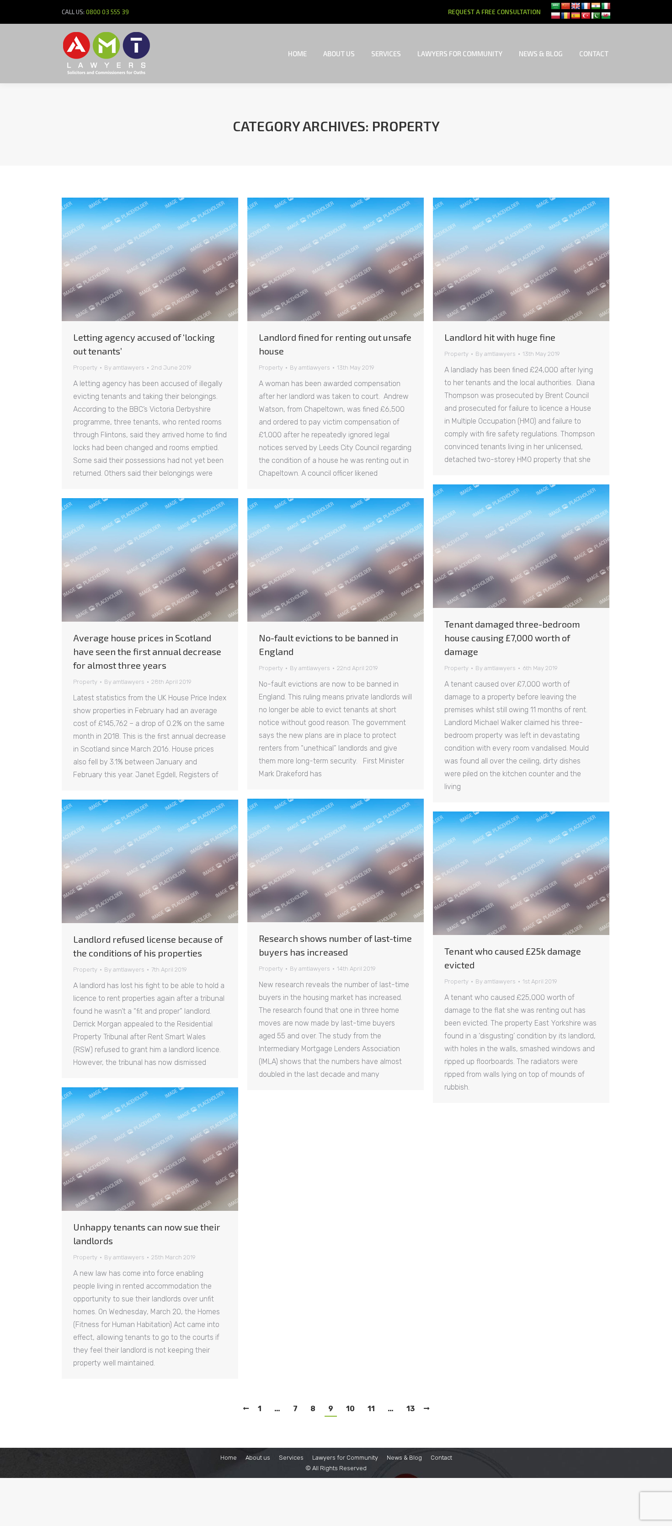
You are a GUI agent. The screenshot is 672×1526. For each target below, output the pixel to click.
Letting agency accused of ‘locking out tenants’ (144, 344)
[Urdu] (595, 15)
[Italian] (605, 6)
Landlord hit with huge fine (499, 337)
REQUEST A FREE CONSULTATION (494, 12)
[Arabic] (555, 6)
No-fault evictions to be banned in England (328, 644)
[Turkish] (585, 15)
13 (410, 1408)
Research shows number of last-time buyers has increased (335, 945)
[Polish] (555, 15)
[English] (575, 6)
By (124, 367)
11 (371, 1408)
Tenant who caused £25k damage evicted (512, 958)
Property (85, 367)
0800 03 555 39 (107, 12)
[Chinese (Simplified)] (565, 6)
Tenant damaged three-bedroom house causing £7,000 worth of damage (512, 637)
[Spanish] (575, 15)
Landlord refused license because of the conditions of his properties (148, 946)
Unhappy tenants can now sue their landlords (146, 1233)
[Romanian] (565, 15)
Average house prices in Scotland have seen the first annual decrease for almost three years (147, 651)
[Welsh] (605, 15)
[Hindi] (595, 6)
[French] (585, 6)
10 (350, 1408)
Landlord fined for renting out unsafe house (335, 344)
